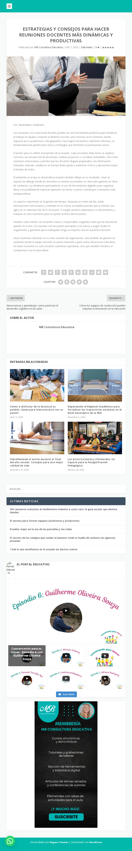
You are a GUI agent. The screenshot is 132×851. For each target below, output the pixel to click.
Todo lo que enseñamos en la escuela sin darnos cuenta (43, 549)
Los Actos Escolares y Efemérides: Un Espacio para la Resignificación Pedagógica (91, 462)
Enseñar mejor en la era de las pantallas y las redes (41, 529)
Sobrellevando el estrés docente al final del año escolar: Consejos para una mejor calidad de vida (36, 462)
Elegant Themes (59, 842)
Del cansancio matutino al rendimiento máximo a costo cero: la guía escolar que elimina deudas (63, 511)
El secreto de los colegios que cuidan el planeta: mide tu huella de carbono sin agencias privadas (62, 539)
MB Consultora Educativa (48, 47)
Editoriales (87, 47)
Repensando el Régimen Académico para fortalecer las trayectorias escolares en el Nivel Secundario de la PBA (95, 409)
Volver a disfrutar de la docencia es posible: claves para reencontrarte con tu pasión (36, 409)
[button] (10, 841)
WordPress (95, 842)
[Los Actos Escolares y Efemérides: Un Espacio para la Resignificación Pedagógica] (95, 438)
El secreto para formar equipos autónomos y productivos (44, 520)
